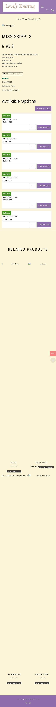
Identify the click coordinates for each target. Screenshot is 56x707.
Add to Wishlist (13, 74)
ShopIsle (20, 699)
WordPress (35, 699)
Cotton (16, 90)
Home (18, 19)
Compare (5, 78)
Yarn (25, 19)
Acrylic (10, 90)
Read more (34, 466)
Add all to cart (43, 109)
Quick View (15, 472)
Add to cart (43, 127)
